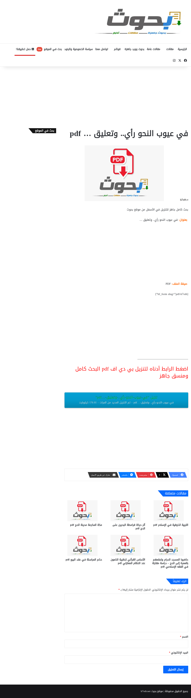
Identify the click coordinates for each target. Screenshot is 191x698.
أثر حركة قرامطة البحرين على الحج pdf (128, 526)
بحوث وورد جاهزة (134, 49)
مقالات (170, 49)
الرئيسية (182, 49)
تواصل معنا (101, 49)
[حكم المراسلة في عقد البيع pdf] (83, 545)
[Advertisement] (95, 96)
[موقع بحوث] (141, 21)
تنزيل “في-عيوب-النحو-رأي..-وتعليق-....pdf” (126, 399)
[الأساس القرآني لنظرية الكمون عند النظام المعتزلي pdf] (126, 545)
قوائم (117, 49)
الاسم (184, 636)
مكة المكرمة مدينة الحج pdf (86, 524)
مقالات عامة (153, 49)
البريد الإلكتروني (178, 652)
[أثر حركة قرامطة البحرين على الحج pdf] (126, 510)
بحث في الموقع (50, 49)
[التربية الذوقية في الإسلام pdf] (169, 510)
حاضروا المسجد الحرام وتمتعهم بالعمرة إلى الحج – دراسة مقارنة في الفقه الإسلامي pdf (170, 563)
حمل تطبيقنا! (24, 49)
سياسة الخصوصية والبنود (78, 49)
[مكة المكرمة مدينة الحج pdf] (83, 510)
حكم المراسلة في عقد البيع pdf (84, 559)
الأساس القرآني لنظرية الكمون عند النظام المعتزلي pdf (128, 561)
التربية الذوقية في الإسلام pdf (170, 524)
